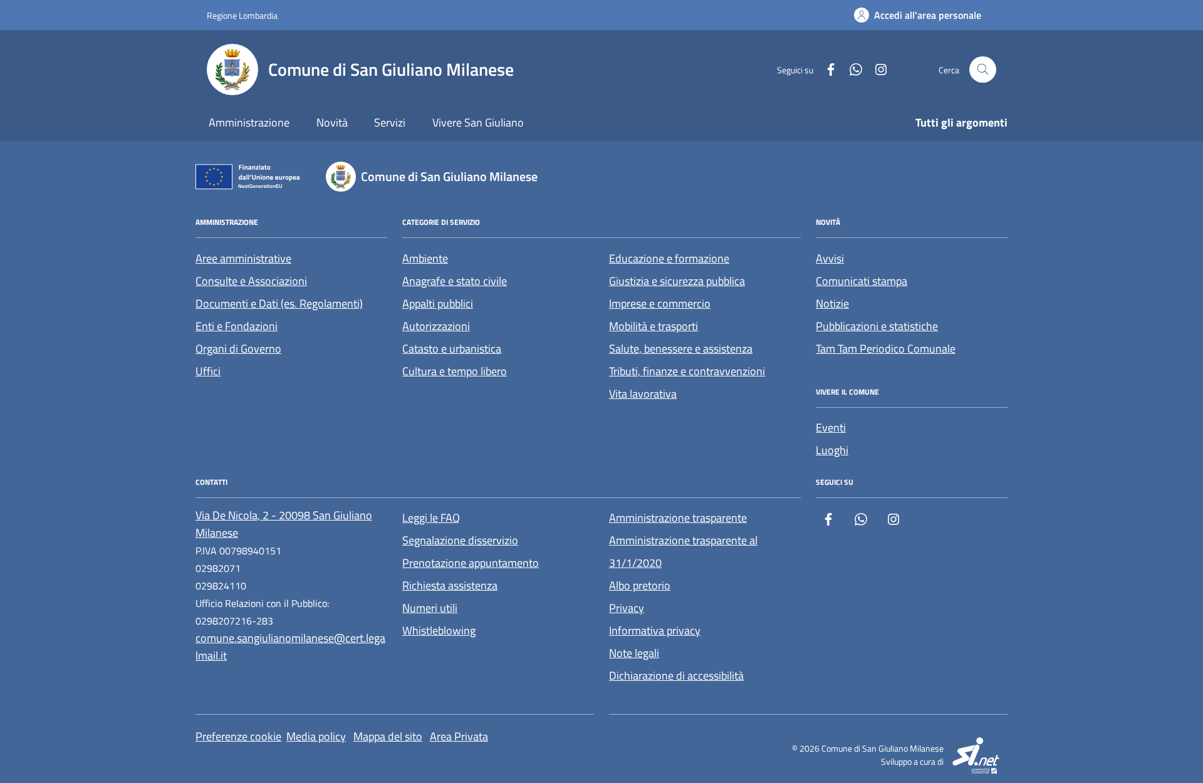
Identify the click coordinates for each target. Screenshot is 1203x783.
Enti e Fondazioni (236, 326)
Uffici (208, 371)
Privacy (626, 607)
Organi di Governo (238, 348)
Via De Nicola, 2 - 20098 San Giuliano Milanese (283, 524)
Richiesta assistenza (449, 585)
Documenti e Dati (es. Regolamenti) (279, 303)
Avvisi (830, 258)
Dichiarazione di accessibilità (676, 675)
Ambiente (425, 258)
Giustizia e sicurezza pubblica (677, 280)
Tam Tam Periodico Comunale (886, 348)
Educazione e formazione (669, 258)
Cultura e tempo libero (454, 371)
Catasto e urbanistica (451, 348)
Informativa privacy (654, 630)
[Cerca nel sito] (982, 69)
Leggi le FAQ (431, 517)
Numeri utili (429, 607)
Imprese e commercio (660, 303)
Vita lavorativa (643, 393)
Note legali (634, 653)
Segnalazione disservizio (460, 540)
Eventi (831, 427)
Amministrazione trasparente (678, 517)
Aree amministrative (243, 258)
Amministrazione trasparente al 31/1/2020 (683, 551)
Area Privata (459, 736)
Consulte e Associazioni (251, 280)
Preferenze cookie (238, 736)
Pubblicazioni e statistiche (877, 326)
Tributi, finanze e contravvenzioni (687, 371)
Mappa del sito (387, 736)
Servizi (389, 122)
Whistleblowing (439, 630)
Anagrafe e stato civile (454, 280)
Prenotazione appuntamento (470, 562)
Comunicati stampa (861, 280)
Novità (332, 122)
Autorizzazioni (436, 326)
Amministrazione (249, 122)
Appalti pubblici (437, 303)
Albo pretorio (639, 585)
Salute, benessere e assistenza (681, 348)
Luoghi (832, 450)
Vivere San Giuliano (478, 122)
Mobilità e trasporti (653, 326)
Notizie (832, 303)
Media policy (316, 736)
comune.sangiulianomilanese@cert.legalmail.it (290, 647)
